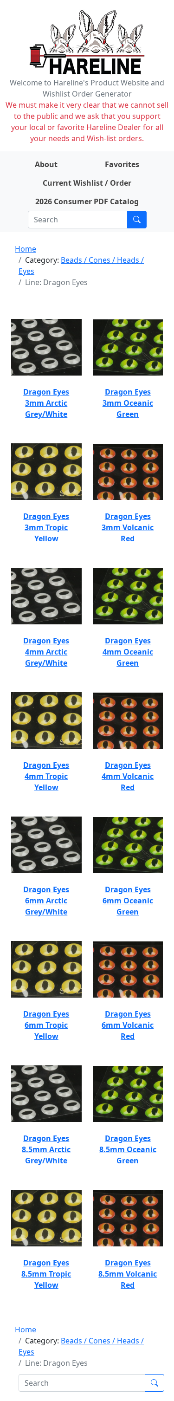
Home (25, 249)
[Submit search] (137, 219)
